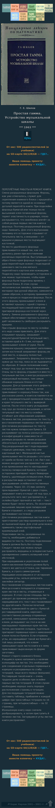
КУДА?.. (41, 164)
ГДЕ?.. (45, 154)
